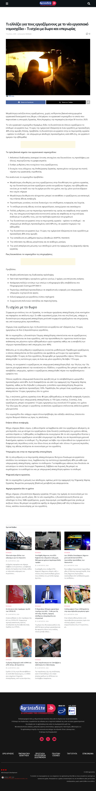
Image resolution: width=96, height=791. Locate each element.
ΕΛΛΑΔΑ (28, 34)
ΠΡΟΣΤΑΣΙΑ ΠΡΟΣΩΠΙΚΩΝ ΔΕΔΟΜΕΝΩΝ (40, 756)
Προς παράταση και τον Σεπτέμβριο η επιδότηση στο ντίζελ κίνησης (48, 664)
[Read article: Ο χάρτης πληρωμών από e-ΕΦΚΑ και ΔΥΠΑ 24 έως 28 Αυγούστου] (19, 648)
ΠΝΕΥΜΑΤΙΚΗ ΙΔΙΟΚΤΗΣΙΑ (24, 755)
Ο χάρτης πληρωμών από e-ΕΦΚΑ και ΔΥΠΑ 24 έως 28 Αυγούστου (18, 664)
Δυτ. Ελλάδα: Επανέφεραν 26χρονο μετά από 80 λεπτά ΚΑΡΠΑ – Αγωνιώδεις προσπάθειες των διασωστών (76, 558)
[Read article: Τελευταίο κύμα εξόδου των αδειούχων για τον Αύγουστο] (19, 541)
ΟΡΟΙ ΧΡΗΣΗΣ (8, 754)
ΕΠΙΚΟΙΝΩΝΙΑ (88, 754)
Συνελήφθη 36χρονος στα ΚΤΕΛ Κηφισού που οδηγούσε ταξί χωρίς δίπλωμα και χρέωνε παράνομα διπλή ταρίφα (48, 558)
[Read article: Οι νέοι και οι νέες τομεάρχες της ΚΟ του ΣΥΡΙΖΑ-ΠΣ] (19, 594)
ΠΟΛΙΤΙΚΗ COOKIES (56, 755)
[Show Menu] (7, 3)
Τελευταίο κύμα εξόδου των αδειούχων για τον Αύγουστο (16, 556)
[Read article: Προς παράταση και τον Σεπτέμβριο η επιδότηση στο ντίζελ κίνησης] (48, 648)
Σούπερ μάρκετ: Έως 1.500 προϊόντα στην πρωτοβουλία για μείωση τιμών (76, 610)
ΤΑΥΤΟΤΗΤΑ (72, 754)
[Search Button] (89, 3)
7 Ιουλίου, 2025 (11, 34)
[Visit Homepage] (48, 3)
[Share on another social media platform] (88, 102)
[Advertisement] (48, 14)
